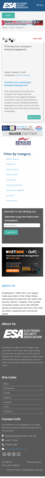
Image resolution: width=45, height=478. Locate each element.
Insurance (7, 402)
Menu (41, 5)
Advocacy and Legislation (15, 190)
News (4, 27)
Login (8, 15)
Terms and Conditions (11, 465)
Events (6, 406)
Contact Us (20, 27)
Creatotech (38, 470)
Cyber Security (11, 180)
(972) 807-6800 (11, 444)
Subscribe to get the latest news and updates (22, 218)
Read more (34, 117)
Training (7, 393)
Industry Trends (11, 175)
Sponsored (10, 195)
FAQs (11, 27)
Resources (8, 411)
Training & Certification (14, 185)
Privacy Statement (34, 462)
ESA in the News (11, 201)
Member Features (23, 75)
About (6, 383)
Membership (10, 164)
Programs (7, 397)
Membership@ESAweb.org (16, 449)
